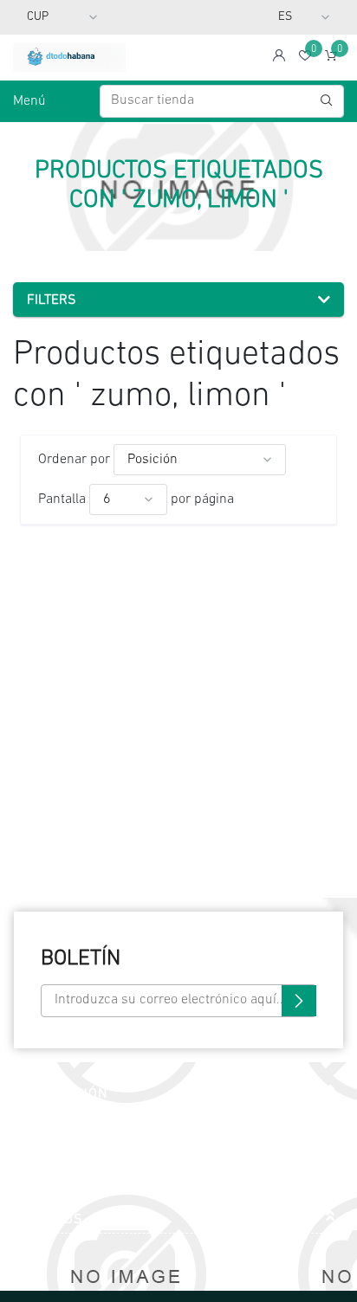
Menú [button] (29, 101)
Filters (51, 300)
